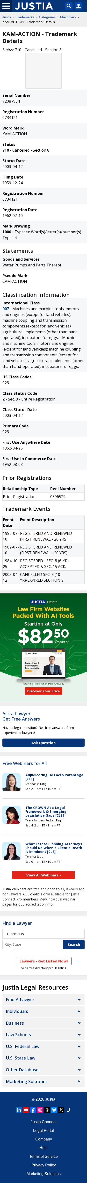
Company (43, 1139)
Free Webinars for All (24, 763)
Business (15, 1023)
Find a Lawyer (17, 923)
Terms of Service (43, 1156)
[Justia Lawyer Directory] (68, 1110)
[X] (61, 1110)
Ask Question (43, 742)
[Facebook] (33, 1110)
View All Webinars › (43, 875)
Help (43, 1148)
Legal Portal (43, 1130)
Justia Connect (43, 1122)
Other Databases (23, 1069)
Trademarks (25, 17)
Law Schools (18, 1034)
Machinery (68, 17)
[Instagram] (40, 1110)
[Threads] (47, 1110)
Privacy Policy (43, 1165)
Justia (6, 17)
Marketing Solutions (27, 1081)
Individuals (17, 1011)
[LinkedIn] (19, 1110)
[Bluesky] (54, 1110)
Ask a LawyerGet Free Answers (21, 716)
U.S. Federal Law (22, 1046)
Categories (47, 17)
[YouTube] (26, 1110)
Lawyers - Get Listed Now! (44, 961)
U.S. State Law (20, 1058)
